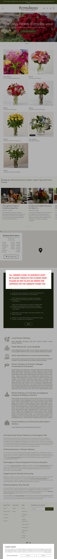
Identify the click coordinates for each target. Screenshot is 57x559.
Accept (28, 555)
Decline (43, 555)
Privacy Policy (47, 551)
